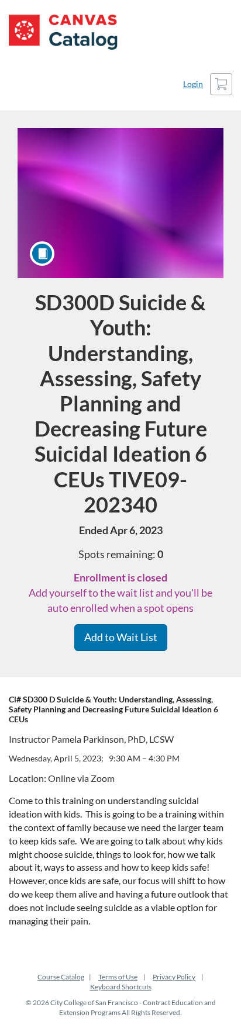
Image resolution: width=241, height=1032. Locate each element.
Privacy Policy (174, 976)
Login (193, 84)
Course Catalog (60, 976)
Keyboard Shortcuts (121, 986)
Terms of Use (117, 976)
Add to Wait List (120, 637)
